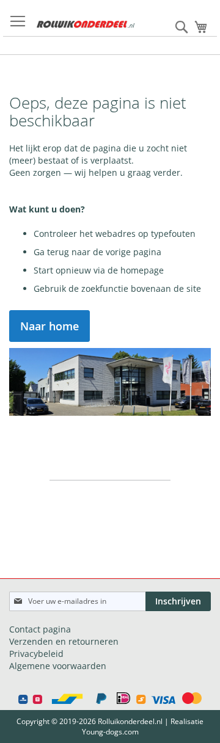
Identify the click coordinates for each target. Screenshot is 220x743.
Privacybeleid (36, 653)
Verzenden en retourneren (64, 641)
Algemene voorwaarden (57, 666)
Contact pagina (40, 629)
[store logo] (85, 24)
